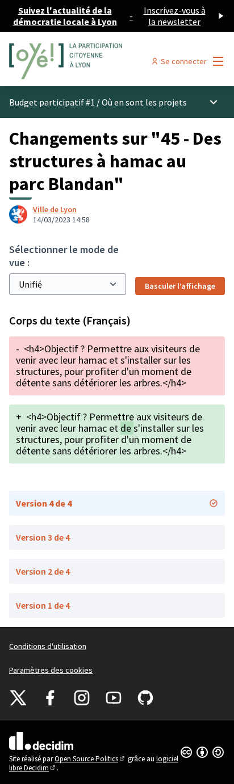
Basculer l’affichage (180, 286)
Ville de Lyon (55, 209)
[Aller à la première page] (89, 61)
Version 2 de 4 (43, 571)
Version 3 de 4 (43, 537)
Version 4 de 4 (44, 503)
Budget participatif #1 (52, 102)
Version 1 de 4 (43, 605)
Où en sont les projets (144, 102)
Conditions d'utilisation (47, 646)
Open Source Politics (90, 759)
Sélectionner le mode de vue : (64, 256)
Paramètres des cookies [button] (51, 670)
